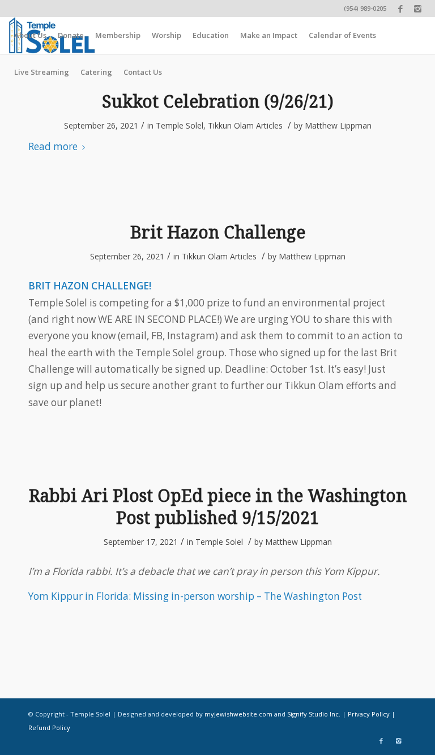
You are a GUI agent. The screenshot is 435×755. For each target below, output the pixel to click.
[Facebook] (401, 8)
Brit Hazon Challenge (217, 232)
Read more (53, 146)
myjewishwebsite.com (238, 714)
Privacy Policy (369, 714)
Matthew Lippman (338, 125)
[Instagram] (418, 8)
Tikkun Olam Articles (245, 125)
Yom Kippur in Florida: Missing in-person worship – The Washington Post (195, 596)
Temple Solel (179, 125)
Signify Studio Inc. (313, 714)
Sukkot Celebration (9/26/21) (218, 102)
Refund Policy (49, 727)
